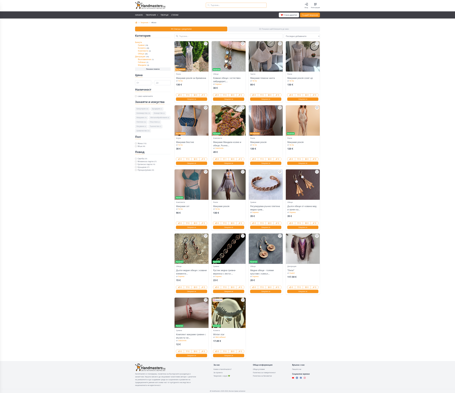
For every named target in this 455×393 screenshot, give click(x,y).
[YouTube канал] (293, 378)
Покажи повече (153, 69)
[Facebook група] (297, 378)
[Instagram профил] (305, 378)
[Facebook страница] (301, 378)
